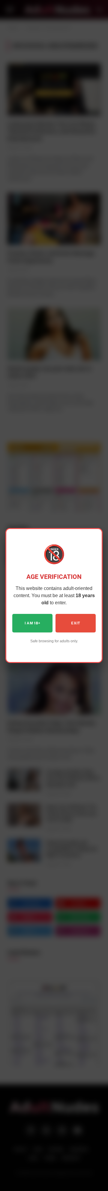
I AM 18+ (32, 623)
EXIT (75, 623)
